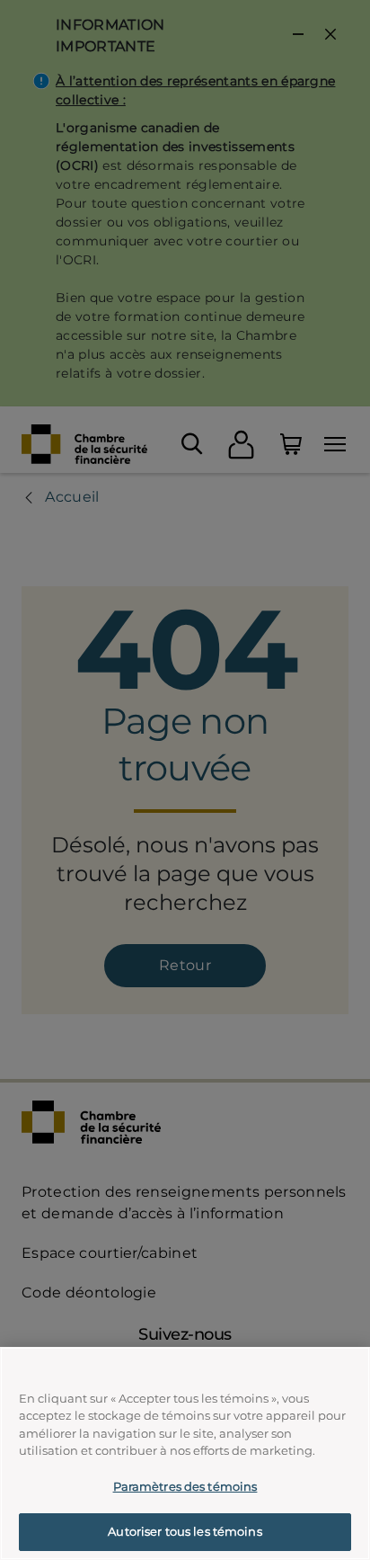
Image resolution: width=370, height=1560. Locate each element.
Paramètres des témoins (185, 1486)
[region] (185, 1453)
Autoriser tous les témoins (184, 1531)
